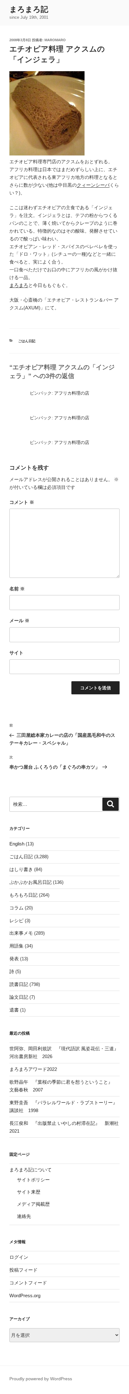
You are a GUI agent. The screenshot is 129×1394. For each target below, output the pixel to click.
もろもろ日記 (23, 895)
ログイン (18, 1257)
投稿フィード (23, 1270)
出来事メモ (21, 933)
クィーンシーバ (93, 185)
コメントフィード (28, 1282)
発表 (14, 958)
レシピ (16, 920)
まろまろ (18, 285)
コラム (16, 907)
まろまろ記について (30, 1169)
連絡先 (24, 1216)
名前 (17, 588)
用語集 (16, 945)
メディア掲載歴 (33, 1204)
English (16, 843)
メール (19, 620)
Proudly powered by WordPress (40, 1378)
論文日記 (18, 997)
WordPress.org (24, 1295)
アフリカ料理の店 (71, 393)
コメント (21, 502)
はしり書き (21, 869)
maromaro (55, 40)
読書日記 (18, 984)
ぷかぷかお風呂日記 (30, 882)
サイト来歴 (28, 1192)
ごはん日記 (26, 341)
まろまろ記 (28, 9)
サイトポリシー (33, 1179)
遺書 (14, 1009)
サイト (16, 652)
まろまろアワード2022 (33, 1069)
